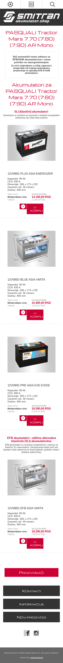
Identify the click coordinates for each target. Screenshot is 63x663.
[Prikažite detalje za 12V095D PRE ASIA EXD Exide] (31, 355)
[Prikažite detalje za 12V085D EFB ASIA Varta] (31, 477)
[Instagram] (36, 633)
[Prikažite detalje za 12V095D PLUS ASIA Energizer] (31, 143)
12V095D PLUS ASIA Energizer (30, 173)
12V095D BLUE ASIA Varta (26, 279)
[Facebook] (27, 633)
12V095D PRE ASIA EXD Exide (29, 385)
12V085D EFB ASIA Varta (25, 508)
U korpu (36, 208)
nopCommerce (37, 658)
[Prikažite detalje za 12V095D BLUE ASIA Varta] (31, 249)
